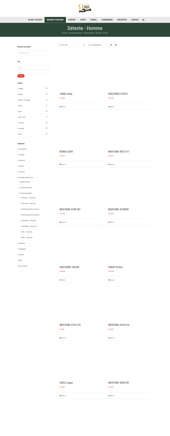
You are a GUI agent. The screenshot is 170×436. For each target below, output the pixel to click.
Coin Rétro (23, 149)
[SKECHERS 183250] (81, 245)
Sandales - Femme (29, 220)
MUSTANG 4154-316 (118, 325)
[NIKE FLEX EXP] (81, 418)
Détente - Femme (28, 198)
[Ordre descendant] (84, 45)
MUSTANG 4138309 (118, 209)
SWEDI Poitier (115, 267)
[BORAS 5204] (81, 129)
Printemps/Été (26, 193)
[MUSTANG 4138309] (130, 187)
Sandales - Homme (29, 226)
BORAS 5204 (66, 151)
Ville (20, 260)
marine (21, 123)
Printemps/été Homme (31, 215)
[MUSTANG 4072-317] (130, 129)
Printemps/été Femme (30, 209)
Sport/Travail (25, 182)
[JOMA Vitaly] (81, 71)
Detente (22, 160)
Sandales (22, 249)
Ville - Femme (27, 232)
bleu (20, 106)
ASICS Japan (66, 382)
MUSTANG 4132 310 (70, 325)
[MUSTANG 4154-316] (130, 302)
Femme (22, 172)
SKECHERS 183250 (69, 267)
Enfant (21, 166)
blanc (21, 94)
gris (20, 111)
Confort (22, 155)
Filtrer (20, 76)
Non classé (23, 266)
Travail (21, 255)
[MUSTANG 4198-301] (81, 187)
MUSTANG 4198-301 (70, 209)
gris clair (22, 117)
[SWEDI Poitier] (130, 245)
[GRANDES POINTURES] (55, 20)
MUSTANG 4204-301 (118, 382)
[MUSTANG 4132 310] (81, 302)
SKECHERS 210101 (118, 93)
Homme (22, 243)
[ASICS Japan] (81, 360)
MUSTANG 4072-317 (118, 151)
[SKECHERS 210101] (130, 71)
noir (20, 134)
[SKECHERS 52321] (130, 418)
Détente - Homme (29, 203)
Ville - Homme (27, 238)
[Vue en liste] (115, 45)
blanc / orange (24, 100)
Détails (63, 107)
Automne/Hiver (26, 188)
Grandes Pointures (26, 177)
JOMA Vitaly (66, 93)
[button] (143, 20)
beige (21, 88)
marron (21, 128)
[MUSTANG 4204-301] (130, 360)
